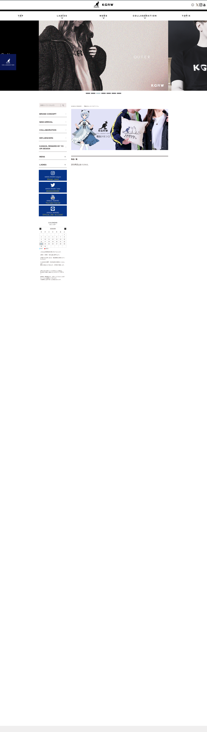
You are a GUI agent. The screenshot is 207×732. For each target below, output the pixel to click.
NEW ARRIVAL (46, 122)
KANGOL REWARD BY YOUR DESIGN (51, 147)
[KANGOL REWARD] (103, 5)
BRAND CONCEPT (47, 114)
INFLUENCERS (46, 138)
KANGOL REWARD (76, 106)
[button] (88, 93)
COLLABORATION (47, 130)
